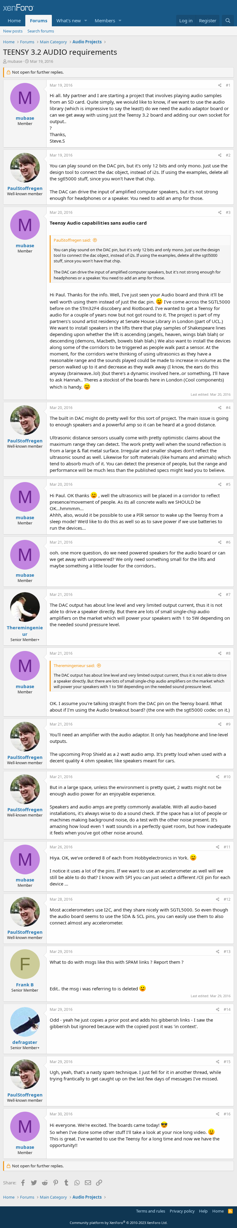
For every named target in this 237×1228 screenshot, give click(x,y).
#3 (228, 212)
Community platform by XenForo (119, 1222)
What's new (68, 20)
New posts (13, 31)
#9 (228, 724)
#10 (227, 776)
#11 (227, 847)
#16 (227, 1114)
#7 (228, 594)
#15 (227, 1061)
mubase (14, 61)
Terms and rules (150, 1211)
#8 (228, 653)
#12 (227, 899)
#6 (228, 542)
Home (14, 20)
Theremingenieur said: (74, 665)
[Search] (228, 20)
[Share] (220, 85)
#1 (228, 85)
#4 (228, 407)
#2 (228, 155)
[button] (85, 20)
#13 (227, 951)
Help (203, 1211)
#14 (227, 1009)
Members (105, 20)
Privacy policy (182, 1211)
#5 (228, 484)
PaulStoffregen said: (72, 240)
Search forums (40, 31)
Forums (38, 20)
